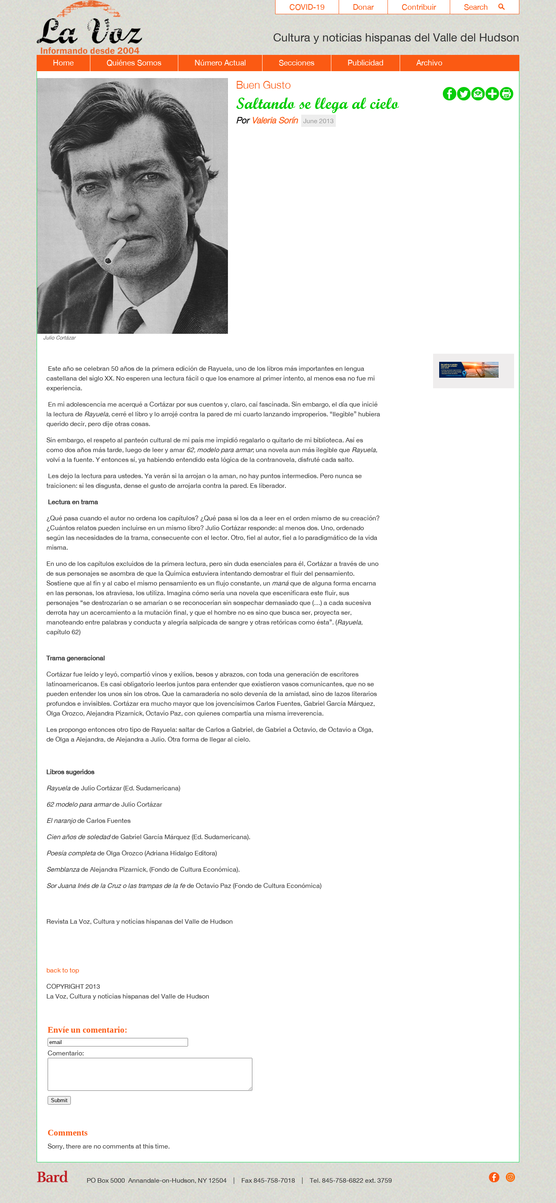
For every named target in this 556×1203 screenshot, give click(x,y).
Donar (363, 7)
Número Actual (220, 62)
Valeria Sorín (275, 120)
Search (476, 7)
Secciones (297, 62)
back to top (62, 970)
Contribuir (419, 7)
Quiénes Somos (134, 62)
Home (63, 62)
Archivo (429, 62)
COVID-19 (307, 7)
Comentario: (66, 1053)
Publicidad (365, 62)
